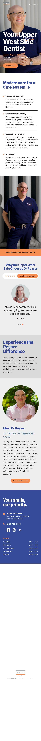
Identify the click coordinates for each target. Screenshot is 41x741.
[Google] (20, 530)
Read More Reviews (27, 276)
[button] (18, 324)
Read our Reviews (20, 481)
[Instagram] (14, 530)
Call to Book (10, 66)
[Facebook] (8, 530)
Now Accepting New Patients (20, 252)
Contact (32, 4)
